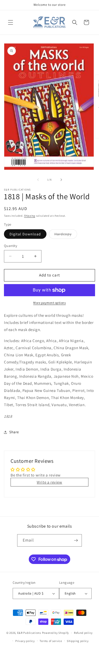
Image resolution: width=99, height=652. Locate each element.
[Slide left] (38, 180)
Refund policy (83, 633)
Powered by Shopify (55, 633)
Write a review (49, 482)
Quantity (10, 246)
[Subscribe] (76, 540)
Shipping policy (78, 641)
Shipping (29, 215)
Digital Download (25, 234)
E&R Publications (29, 633)
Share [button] (14, 432)
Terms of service (51, 641)
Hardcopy (65, 235)
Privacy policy (25, 641)
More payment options (49, 303)
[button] (10, 22)
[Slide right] (61, 180)
